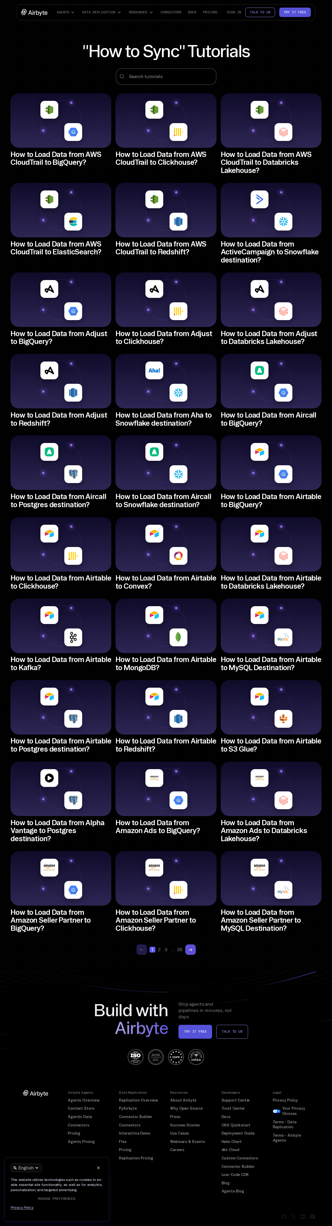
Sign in (234, 12)
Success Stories (184, 1125)
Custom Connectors (240, 1158)
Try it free (295, 12)
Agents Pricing (81, 1142)
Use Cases (179, 1133)
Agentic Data (80, 1117)
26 (179, 949)
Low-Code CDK (235, 1175)
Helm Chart (232, 1142)
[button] (66, 12)
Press (175, 1117)
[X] (293, 1216)
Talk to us (260, 12)
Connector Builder (135, 1117)
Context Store (81, 1108)
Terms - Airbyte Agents (287, 1138)
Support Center (236, 1100)
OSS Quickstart (236, 1125)
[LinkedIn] (303, 1216)
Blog (226, 1183)
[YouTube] (312, 1216)
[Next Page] (190, 949)
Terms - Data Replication (285, 1124)
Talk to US (232, 1031)
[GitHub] (284, 1216)
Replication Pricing (136, 1158)
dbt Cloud (230, 1150)
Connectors (171, 12)
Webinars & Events (187, 1142)
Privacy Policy (285, 1100)
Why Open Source (186, 1108)
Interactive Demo (134, 1133)
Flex (123, 1142)
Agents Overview (83, 1100)
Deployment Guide (238, 1133)
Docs (192, 12)
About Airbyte (183, 1100)
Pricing (210, 12)
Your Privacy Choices (293, 1111)
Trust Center (233, 1108)
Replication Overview (138, 1100)
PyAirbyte (127, 1108)
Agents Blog (233, 1191)
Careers (177, 1150)
